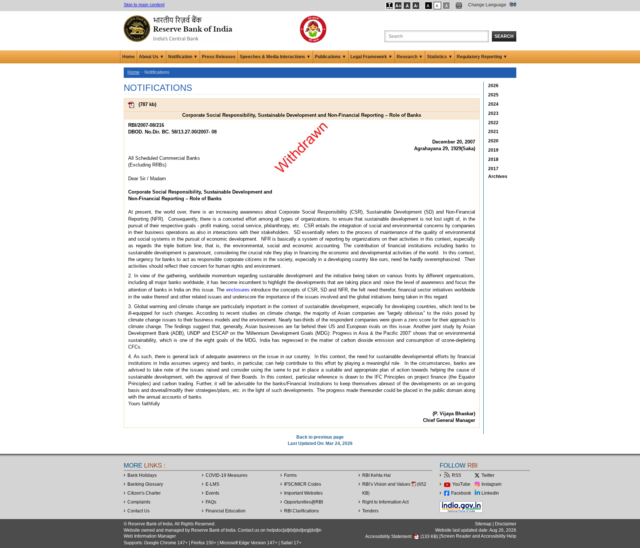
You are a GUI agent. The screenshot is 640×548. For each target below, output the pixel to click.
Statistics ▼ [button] (440, 56)
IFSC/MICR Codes (302, 484)
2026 (493, 85)
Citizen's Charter (144, 493)
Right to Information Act (385, 502)
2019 (493, 150)
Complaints (138, 502)
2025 (493, 95)
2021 (493, 131)
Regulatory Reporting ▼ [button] (482, 56)
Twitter (487, 475)
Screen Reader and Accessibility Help (478, 536)
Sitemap (483, 523)
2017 (493, 168)
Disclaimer (505, 523)
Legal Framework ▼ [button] (371, 56)
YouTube (461, 484)
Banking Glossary (145, 484)
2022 (493, 122)
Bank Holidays (142, 475)
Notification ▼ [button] (183, 56)
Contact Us (138, 511)
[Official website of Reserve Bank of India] (179, 28)
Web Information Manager (150, 536)
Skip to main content (144, 4)
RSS (456, 475)
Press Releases (219, 56)
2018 (493, 159)
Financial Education (226, 511)
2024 (493, 104)
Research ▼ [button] (410, 56)
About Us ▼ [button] (151, 56)
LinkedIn (490, 493)
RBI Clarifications (301, 511)
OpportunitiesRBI (303, 502)
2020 (493, 140)
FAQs (211, 502)
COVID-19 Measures (226, 475)
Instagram (491, 484)
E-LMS (212, 484)
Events (212, 493)
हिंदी (513, 4)
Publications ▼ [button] (330, 56)
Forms (290, 475)
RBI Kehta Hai (376, 475)
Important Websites (303, 493)
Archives (497, 176)
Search (504, 36)
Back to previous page (320, 437)
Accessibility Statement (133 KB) (402, 536)
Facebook (461, 493)
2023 (493, 113)
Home (128, 56)
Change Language (487, 4)
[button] (389, 5)
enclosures (238, 290)
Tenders (370, 511)
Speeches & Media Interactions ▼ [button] (275, 56)
